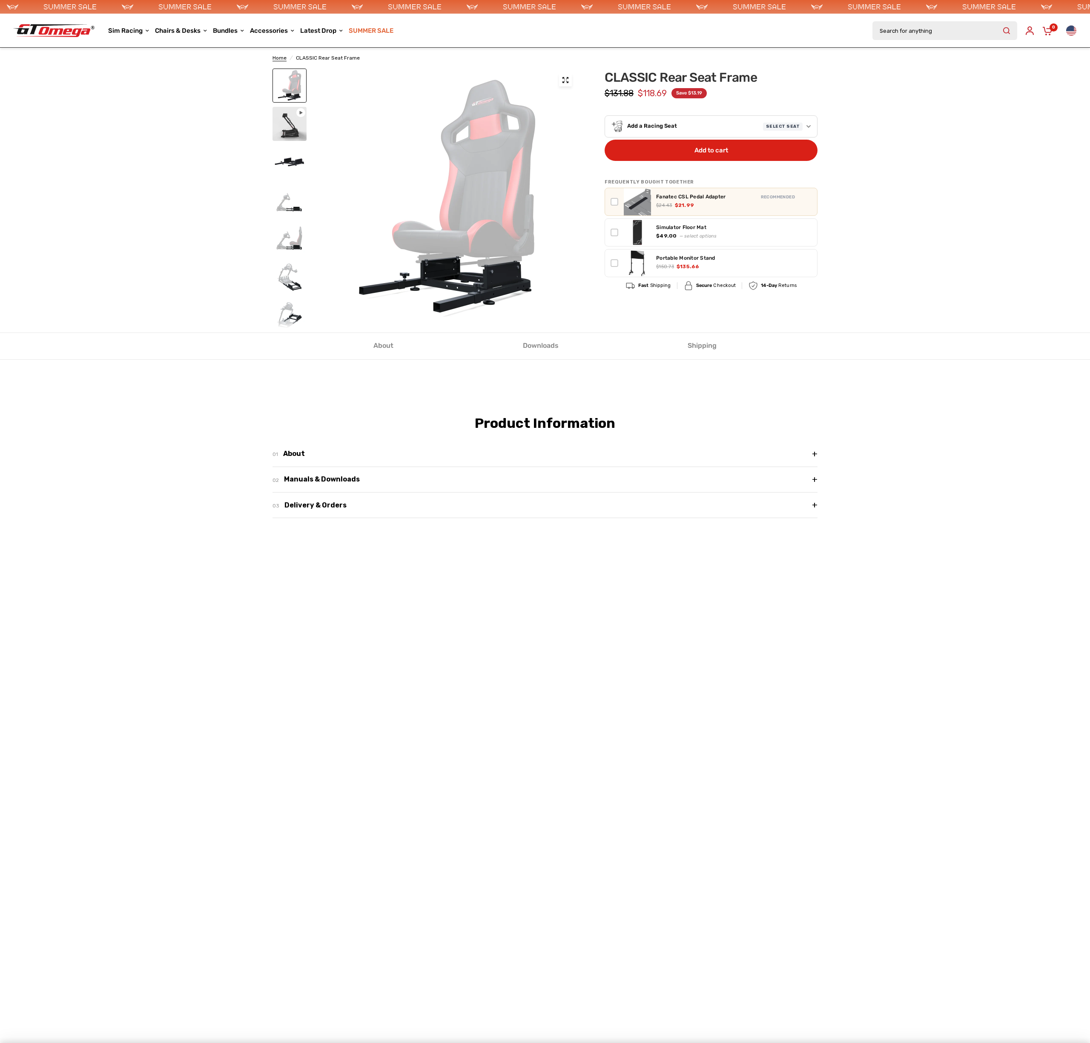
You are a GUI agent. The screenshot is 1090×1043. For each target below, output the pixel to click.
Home (279, 58)
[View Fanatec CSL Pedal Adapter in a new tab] (808, 201)
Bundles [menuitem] (225, 30)
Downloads (541, 345)
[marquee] (545, 7)
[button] (711, 126)
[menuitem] (371, 31)
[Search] (1006, 30)
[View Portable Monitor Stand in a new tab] (808, 263)
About (383, 345)
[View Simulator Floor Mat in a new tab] (808, 232)
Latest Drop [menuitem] (318, 30)
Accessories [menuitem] (269, 30)
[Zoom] (565, 80)
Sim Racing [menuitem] (125, 30)
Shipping (702, 345)
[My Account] (1029, 31)
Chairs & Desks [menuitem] (178, 30)
